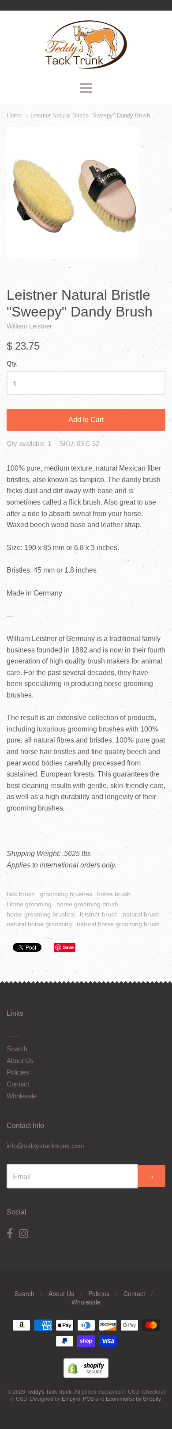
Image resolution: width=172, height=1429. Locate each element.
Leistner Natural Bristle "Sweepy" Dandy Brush (90, 115)
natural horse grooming (39, 924)
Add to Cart (86, 419)
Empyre (71, 1398)
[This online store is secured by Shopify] (86, 1375)
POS (88, 1398)
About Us (20, 1060)
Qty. (12, 363)
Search (17, 1048)
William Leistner (29, 326)
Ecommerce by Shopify (133, 1398)
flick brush (21, 893)
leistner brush (99, 914)
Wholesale (22, 1096)
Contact (18, 1084)
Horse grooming (29, 904)
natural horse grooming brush (118, 924)
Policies (18, 1072)
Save (68, 947)
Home (14, 115)
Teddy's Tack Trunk (48, 1391)
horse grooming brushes (41, 914)
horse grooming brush (87, 904)
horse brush (114, 893)
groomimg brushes (66, 893)
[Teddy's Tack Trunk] (86, 65)
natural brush (141, 914)
